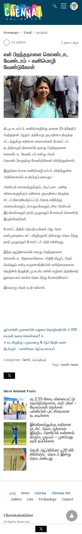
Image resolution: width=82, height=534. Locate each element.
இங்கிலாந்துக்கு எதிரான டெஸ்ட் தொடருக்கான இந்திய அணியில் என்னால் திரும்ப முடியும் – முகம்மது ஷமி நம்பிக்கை (52, 433)
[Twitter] (14, 300)
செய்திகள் (42, 32)
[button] (9, 375)
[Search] (54, 6)
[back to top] (71, 515)
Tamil (27, 32)
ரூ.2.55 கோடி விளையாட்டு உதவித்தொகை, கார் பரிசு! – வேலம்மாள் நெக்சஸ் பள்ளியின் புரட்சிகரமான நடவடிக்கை (53, 407)
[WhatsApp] (22, 300)
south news (69, 364)
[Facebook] (7, 300)
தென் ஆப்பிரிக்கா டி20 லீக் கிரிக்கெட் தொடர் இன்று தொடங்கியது (52, 454)
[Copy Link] (29, 300)
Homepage (11, 32)
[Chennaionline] (23, 18)
